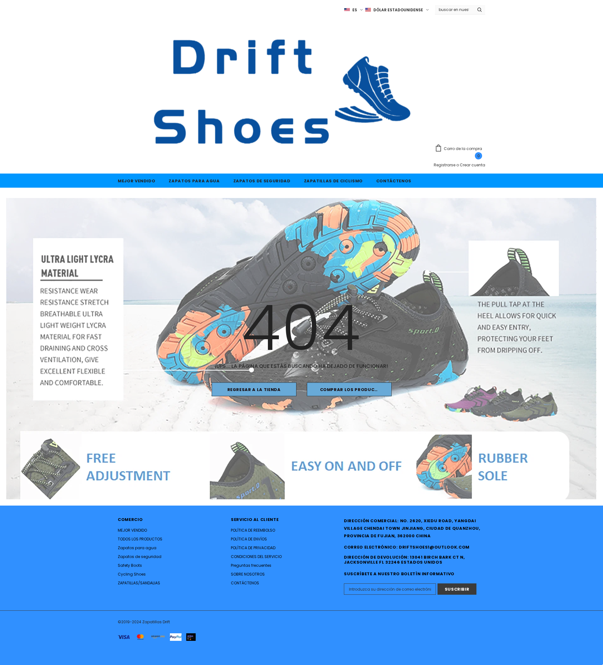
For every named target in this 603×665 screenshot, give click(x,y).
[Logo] (272, 91)
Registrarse (445, 165)
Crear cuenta (472, 165)
